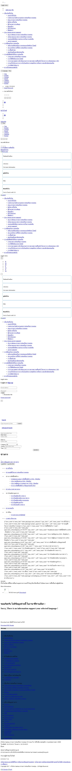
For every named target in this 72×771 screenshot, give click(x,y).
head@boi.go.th (8, 88)
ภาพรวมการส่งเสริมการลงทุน (17, 56)
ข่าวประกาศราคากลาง (13, 489)
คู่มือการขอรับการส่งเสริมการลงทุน (15, 698)
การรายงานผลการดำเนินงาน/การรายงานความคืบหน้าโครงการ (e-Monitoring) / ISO (33, 61)
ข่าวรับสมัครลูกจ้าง (17, 502)
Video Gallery (8, 719)
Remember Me (8, 394)
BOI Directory (12, 28)
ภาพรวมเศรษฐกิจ (9, 663)
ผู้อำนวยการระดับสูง (14, 24)
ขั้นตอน (6, 692)
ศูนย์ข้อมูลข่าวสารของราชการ (13, 727)
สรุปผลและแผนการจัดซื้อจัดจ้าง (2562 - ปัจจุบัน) (25, 479)
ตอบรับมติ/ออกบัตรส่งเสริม (16, 52)
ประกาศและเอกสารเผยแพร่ (12, 32)
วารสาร (6, 721)
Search (4, 420)
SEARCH (36, 450)
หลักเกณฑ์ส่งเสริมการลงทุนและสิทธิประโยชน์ (22, 45)
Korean (6, 83)
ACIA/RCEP (8, 731)
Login (2, 392)
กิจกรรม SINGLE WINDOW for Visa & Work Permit (19, 709)
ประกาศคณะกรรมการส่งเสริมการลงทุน (20, 34)
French (6, 78)
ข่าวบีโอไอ (9, 468)
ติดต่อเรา (10, 30)
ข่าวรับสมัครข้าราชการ (18, 496)
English (6, 75)
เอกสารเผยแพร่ (12, 41)
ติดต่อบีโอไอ (8, 738)
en (5, 263)
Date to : (3, 439)
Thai (5, 74)
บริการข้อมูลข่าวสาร (7, 462)
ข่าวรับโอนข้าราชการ (18, 504)
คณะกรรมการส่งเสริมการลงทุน (17, 20)
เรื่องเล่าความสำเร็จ (10, 669)
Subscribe (3, 121)
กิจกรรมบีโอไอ (8, 706)
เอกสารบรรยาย (9, 717)
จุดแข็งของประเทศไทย (11, 658)
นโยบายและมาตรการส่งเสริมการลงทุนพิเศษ (18, 685)
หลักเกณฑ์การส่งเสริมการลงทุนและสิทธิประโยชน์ (19, 690)
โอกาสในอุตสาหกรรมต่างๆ (12, 671)
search (19, 423)
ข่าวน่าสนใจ (10, 508)
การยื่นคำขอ (12, 50)
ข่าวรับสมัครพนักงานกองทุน (20, 500)
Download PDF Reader (7, 625)
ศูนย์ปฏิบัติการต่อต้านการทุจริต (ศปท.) (15, 729)
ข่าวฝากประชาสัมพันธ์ (18, 515)
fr (5, 266)
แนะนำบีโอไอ (12, 15)
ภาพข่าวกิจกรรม (11, 518)
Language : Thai (6, 71)
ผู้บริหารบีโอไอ (12, 22)
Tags (2, 448)
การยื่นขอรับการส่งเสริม (11, 43)
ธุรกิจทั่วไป (7, 679)
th (5, 261)
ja (5, 269)
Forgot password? (6, 397)
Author (3, 446)
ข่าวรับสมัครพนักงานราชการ (20, 498)
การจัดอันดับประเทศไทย (11, 661)
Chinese (6, 80)
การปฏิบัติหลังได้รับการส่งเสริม (13, 54)
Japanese (6, 82)
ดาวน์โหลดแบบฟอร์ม (10, 67)
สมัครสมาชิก (10, 10)
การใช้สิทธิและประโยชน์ (15, 58)
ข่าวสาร (6, 704)
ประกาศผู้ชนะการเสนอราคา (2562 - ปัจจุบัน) (24, 483)
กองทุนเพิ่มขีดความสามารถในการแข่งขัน (21, 39)
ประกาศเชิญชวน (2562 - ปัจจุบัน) (21, 481)
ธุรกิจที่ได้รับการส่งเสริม (11, 677)
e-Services (7, 725)
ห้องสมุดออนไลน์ (9, 723)
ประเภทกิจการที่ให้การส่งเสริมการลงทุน (20, 47)
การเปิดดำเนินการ (13, 65)
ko (5, 271)
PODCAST (7, 733)
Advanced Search (7, 428)
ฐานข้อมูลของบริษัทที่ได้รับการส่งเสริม (16, 711)
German (6, 77)
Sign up (10, 383)
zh (5, 268)
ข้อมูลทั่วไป (7, 667)
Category (3, 444)
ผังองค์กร (10, 26)
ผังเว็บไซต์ (4, 110)
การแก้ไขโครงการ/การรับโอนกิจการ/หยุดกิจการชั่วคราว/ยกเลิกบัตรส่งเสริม (31, 63)
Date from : (4, 435)
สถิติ (5, 713)
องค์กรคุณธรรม (9, 735)
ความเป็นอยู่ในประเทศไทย (12, 665)
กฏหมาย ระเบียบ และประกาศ (13, 696)
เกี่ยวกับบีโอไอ (8, 13)
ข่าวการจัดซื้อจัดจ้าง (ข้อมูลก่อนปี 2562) (23, 485)
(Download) (22, 592)
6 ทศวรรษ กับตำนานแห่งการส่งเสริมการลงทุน (22, 17)
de (5, 264)
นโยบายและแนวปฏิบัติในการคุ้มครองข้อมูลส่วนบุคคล (17, 762)
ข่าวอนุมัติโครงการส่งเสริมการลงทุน (17, 472)
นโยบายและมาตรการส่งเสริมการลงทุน (20, 37)
